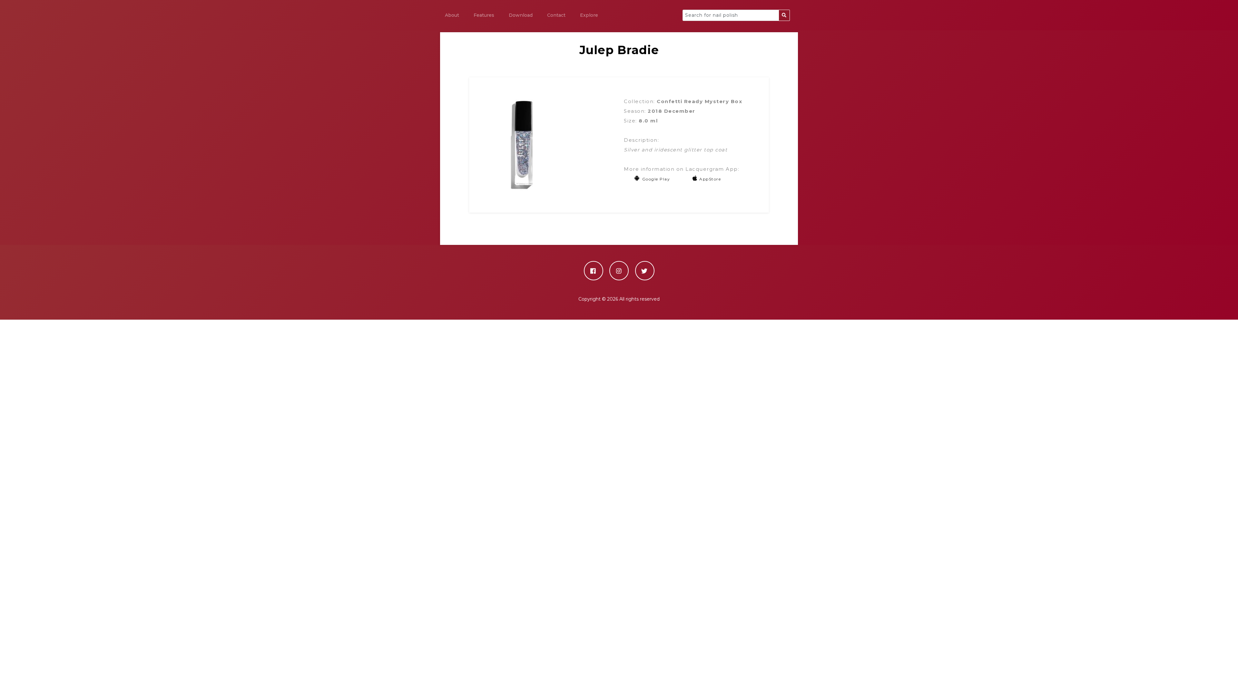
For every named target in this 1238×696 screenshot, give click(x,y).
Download (521, 15)
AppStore (710, 179)
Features (484, 15)
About (452, 15)
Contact (556, 15)
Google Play (656, 179)
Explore (589, 15)
